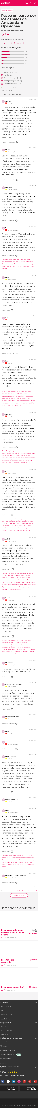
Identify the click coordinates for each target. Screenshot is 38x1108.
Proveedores (5, 1042)
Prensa (2, 1010)
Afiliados (3, 1046)
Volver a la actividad (7, 10)
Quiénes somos (6, 1006)
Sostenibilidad (6, 1015)
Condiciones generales (7, 1105)
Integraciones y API (7, 1055)
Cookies (34, 1105)
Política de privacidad (25, 1105)
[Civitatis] (5, 3)
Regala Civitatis (6, 1019)
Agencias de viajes (7, 1050)
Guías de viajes (6, 1035)
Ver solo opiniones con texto (12, 94)
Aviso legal (17, 1105)
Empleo (3, 1063)
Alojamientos (5, 1059)
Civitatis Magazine (7, 1030)
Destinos (3, 1026)
